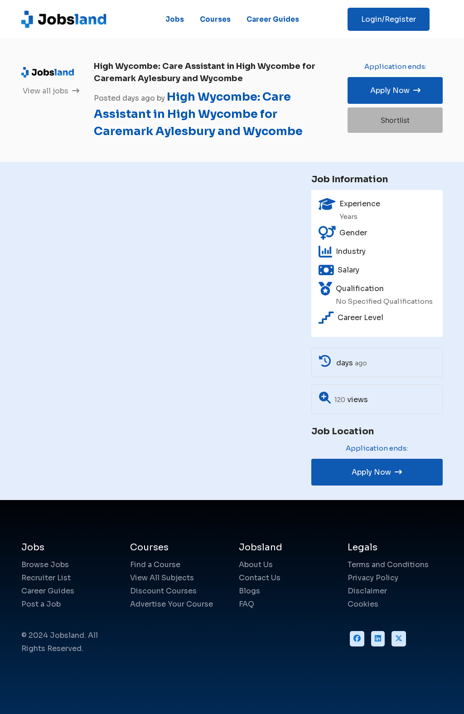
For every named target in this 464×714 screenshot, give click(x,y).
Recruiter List (46, 578)
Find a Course (155, 564)
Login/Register (388, 19)
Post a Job (41, 604)
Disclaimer (367, 591)
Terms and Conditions (388, 564)
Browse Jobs (45, 564)
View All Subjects (162, 578)
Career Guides (272, 19)
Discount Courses (163, 591)
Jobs (174, 19)
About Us (256, 564)
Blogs (249, 591)
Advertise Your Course (171, 604)
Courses (215, 19)
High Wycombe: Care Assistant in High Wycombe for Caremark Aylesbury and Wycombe (198, 114)
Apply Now (390, 90)
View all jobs (46, 91)
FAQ (246, 604)
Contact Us (259, 578)
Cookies (363, 604)
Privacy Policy (373, 578)
